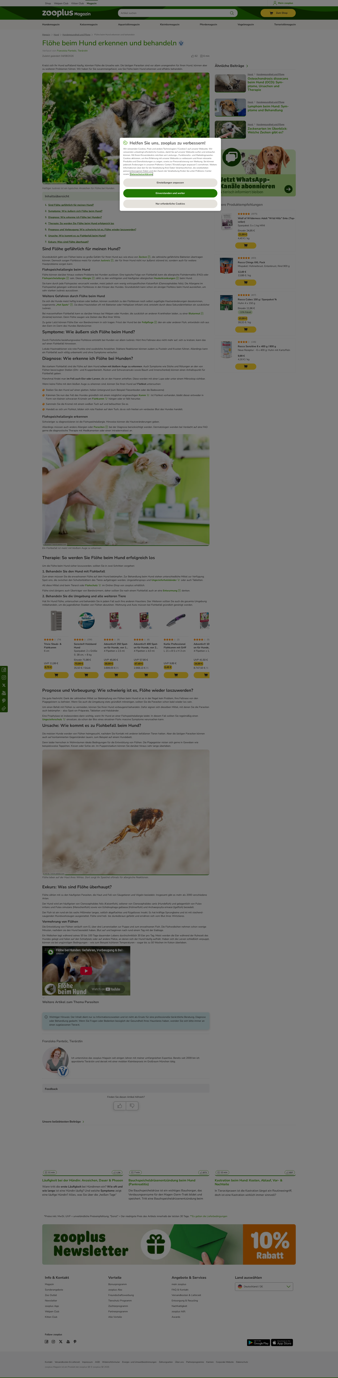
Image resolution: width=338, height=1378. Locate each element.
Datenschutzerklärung (141, 174)
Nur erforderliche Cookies (170, 203)
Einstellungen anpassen (170, 182)
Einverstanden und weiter (170, 193)
